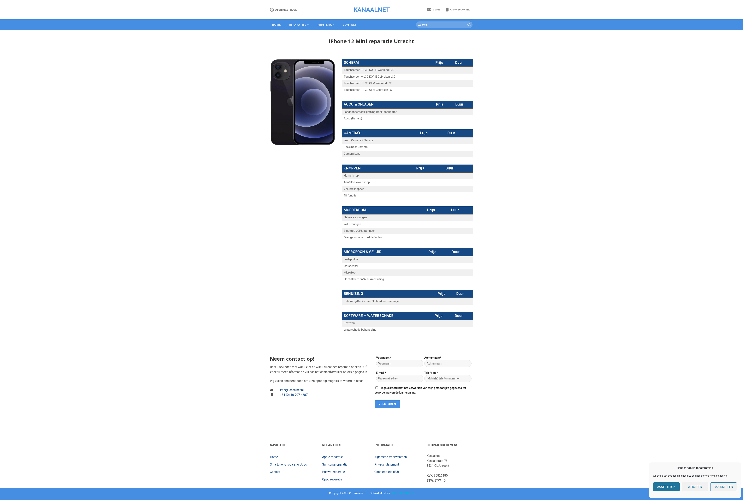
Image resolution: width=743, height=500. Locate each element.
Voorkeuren (723, 487)
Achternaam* (432, 357)
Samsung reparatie (335, 464)
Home (276, 25)
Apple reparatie (332, 457)
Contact (350, 25)
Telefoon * (431, 373)
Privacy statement (386, 464)
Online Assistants (402, 493)
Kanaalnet (372, 10)
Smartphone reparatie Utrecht (289, 464)
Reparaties (297, 25)
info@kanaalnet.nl (292, 390)
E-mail (435, 9)
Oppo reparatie (332, 479)
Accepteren (666, 487)
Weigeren (695, 487)
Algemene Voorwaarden (390, 457)
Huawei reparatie (333, 472)
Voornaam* (383, 357)
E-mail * (381, 373)
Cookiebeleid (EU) (386, 472)
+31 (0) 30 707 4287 (459, 9)
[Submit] (469, 24)
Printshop (326, 25)
